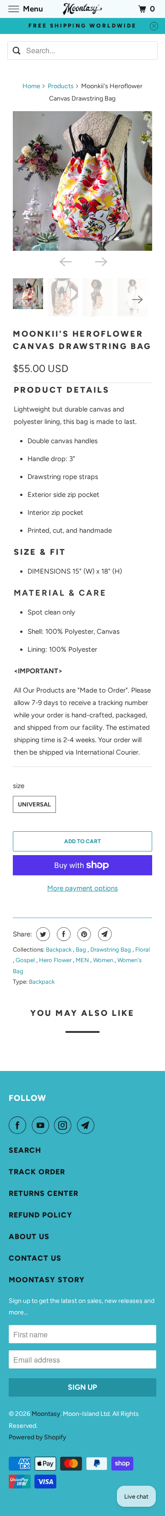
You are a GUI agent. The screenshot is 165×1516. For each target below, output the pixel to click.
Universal (34, 804)
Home (31, 86)
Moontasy (46, 1414)
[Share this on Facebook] (63, 934)
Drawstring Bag (111, 949)
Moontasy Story (47, 1279)
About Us (29, 1236)
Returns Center (43, 1193)
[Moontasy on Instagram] (64, 1125)
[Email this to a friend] (104, 934)
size (18, 786)
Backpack (59, 949)
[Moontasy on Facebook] (19, 1125)
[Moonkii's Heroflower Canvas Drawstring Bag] (83, 181)
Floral (142, 949)
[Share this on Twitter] (42, 934)
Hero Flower (56, 960)
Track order (37, 1171)
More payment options (82, 888)
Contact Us (35, 1258)
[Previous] (65, 261)
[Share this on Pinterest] (83, 934)
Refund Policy (40, 1215)
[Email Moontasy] (87, 1125)
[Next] (100, 261)
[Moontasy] (82, 9)
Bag (82, 949)
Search (25, 1150)
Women (104, 960)
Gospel (26, 960)
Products (61, 86)
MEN (83, 960)
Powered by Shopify (37, 1437)
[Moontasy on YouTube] (42, 1125)
